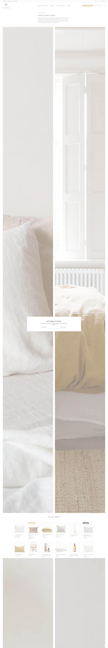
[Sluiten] (79, 318)
